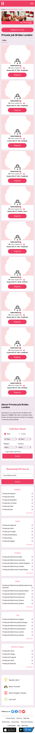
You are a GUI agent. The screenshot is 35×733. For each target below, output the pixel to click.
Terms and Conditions (27, 722)
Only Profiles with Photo (13, 452)
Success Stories (10, 718)
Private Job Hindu (8, 497)
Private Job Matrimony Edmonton (14, 626)
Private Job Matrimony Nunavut (13, 597)
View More (29, 513)
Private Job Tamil (8, 660)
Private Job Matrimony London (13, 632)
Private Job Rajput (8, 541)
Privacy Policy (15, 722)
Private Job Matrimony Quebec (13, 603)
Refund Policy (6, 722)
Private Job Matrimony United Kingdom (16, 563)
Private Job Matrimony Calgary (13, 619)
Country (21, 444)
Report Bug (24, 725)
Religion (6, 444)
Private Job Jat (7, 538)
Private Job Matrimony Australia (13, 560)
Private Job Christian (9, 503)
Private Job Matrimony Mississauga (14, 622)
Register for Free (17, 30)
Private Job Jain (7, 509)
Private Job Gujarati (9, 657)
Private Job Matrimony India (12, 557)
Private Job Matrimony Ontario (13, 600)
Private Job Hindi (8, 651)
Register (17, 75)
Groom (23, 434)
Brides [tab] (4, 40)
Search (17, 482)
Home (3, 9)
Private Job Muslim (8, 494)
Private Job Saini (8, 528)
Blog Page (26, 718)
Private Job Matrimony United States (15, 570)
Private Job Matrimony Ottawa (13, 635)
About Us (19, 718)
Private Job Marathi (9, 664)
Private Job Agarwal (9, 525)
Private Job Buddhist (9, 500)
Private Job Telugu (8, 654)
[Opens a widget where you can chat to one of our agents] (28, 729)
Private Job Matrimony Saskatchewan (15, 591)
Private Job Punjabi (9, 532)
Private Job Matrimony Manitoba (13, 594)
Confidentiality (11, 725)
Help (18, 725)
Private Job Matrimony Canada (13, 566)
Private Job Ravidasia (9, 535)
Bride (8, 434)
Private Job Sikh (7, 506)
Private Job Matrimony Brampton (14, 629)
